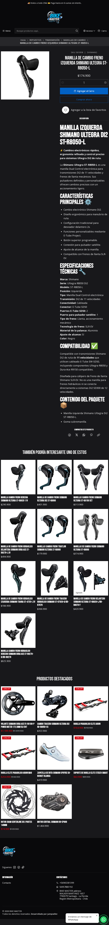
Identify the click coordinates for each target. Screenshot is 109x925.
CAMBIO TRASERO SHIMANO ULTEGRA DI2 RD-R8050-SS (53, 725)
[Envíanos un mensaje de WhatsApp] (103, 919)
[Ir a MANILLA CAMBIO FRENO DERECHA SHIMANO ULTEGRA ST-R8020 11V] (18, 477)
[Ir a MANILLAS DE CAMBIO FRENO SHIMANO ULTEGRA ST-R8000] (91, 526)
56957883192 (66, 886)
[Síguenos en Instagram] (14, 867)
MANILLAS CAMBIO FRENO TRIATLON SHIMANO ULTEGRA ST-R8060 (51, 548)
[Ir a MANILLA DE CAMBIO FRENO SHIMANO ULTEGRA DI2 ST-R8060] (54, 477)
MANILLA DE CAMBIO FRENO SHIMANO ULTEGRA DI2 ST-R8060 (52, 499)
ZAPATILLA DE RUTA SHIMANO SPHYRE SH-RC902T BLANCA (53, 774)
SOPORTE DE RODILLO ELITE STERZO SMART (91, 772)
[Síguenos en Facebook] (18, 867)
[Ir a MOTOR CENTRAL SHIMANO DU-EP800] (54, 801)
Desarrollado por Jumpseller (44, 914)
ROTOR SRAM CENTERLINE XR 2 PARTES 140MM (16, 823)
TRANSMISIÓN (52, 40)
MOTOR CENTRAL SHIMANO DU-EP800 (52, 822)
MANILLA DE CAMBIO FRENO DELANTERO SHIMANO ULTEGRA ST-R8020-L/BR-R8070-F (89, 601)
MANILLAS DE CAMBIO (74, 40)
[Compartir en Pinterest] (91, 435)
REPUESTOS (35, 40)
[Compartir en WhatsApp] (84, 435)
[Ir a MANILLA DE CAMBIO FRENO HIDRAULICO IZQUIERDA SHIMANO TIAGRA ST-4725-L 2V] (18, 578)
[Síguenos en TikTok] (23, 867)
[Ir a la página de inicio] (54, 17)
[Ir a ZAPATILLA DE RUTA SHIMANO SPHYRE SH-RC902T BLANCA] (54, 752)
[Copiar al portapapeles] (98, 435)
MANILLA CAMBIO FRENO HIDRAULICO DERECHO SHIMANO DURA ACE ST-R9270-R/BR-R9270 (17, 654)
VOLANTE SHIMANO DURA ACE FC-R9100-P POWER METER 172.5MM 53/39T (17, 725)
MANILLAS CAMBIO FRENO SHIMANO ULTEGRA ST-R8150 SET (88, 499)
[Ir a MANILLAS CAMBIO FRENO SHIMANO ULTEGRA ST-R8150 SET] (91, 477)
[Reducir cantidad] (62, 82)
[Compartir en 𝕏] (76, 435)
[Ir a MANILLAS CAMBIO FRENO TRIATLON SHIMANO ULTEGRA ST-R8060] (54, 526)
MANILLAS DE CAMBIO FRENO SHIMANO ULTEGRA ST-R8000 (89, 548)
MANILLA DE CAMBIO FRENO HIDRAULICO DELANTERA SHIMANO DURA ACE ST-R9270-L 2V (17, 549)
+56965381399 (67, 882)
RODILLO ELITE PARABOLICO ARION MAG (16, 772)
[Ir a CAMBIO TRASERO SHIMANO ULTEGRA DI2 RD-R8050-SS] (54, 703)
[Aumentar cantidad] (105, 82)
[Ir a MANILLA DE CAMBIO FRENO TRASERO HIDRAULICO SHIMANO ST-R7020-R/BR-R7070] (54, 578)
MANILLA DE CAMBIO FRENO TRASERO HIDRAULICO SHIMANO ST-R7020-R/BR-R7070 (53, 601)
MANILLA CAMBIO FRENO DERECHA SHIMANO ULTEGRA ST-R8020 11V (14, 499)
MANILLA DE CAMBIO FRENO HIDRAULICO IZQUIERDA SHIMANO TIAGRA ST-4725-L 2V (18, 600)
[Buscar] (76, 30)
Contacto (6, 882)
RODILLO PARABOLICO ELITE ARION (87, 723)
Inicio (23, 40)
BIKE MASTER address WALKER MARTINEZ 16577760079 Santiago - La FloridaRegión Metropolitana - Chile (74, 894)
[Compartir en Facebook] (69, 435)
